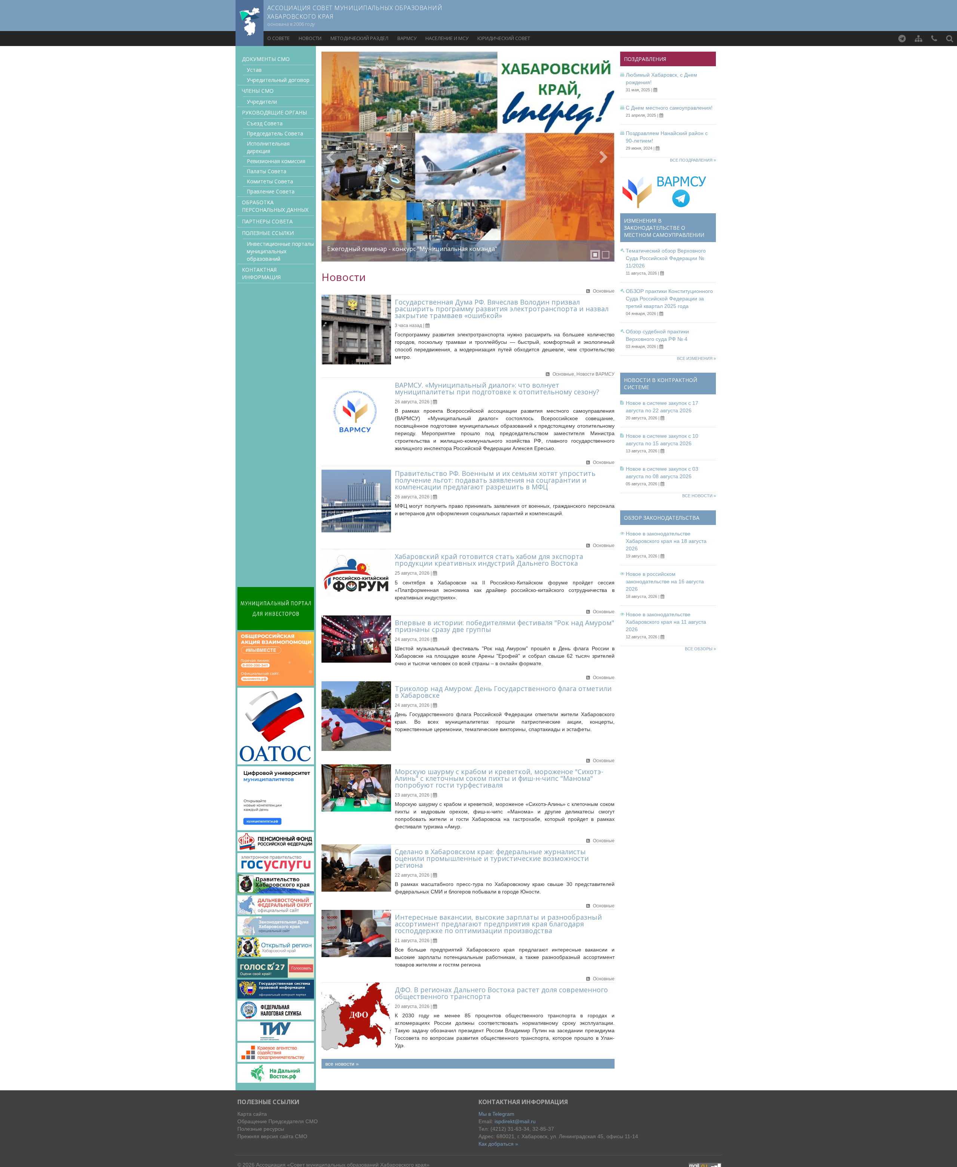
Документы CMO (266, 58)
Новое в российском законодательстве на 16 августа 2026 (665, 581)
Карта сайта (252, 1114)
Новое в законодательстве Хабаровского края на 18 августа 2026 (666, 541)
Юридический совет (503, 38)
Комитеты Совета (270, 181)
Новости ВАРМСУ (595, 374)
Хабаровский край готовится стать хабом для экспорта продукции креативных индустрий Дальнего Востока (489, 560)
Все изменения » (696, 358)
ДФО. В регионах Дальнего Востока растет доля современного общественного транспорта (501, 993)
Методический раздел (359, 38)
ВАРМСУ (406, 38)
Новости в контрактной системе (660, 383)
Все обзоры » (700, 649)
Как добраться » (498, 1144)
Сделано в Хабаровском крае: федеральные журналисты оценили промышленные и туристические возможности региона (492, 858)
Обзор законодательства (661, 517)
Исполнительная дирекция (268, 147)
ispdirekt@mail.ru (515, 1121)
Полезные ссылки (268, 232)
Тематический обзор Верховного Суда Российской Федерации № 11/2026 (666, 258)
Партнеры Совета (267, 221)
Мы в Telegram (496, 1114)
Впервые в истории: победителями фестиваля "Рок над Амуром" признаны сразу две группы (504, 626)
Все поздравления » (693, 160)
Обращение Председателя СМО (277, 1121)
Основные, (564, 374)
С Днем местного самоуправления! (669, 108)
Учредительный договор (278, 79)
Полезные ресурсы (260, 1129)
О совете (278, 38)
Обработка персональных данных (275, 206)
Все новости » (699, 496)
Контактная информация (261, 273)
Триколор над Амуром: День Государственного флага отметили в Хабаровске (503, 692)
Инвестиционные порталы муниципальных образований (280, 251)
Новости (310, 38)
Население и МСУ (446, 38)
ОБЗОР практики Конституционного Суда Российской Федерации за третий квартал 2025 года (669, 298)
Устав (254, 69)
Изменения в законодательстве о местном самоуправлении (664, 227)
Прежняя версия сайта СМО (272, 1136)
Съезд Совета (265, 123)
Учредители (262, 101)
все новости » (342, 1064)
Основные (604, 291)
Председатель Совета (275, 133)
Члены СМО (258, 90)
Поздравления (645, 58)
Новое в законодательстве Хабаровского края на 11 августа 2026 (666, 621)
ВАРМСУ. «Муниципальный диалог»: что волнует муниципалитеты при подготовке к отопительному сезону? (497, 388)
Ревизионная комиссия (276, 161)
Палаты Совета (266, 171)
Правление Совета (271, 191)
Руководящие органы (274, 112)
